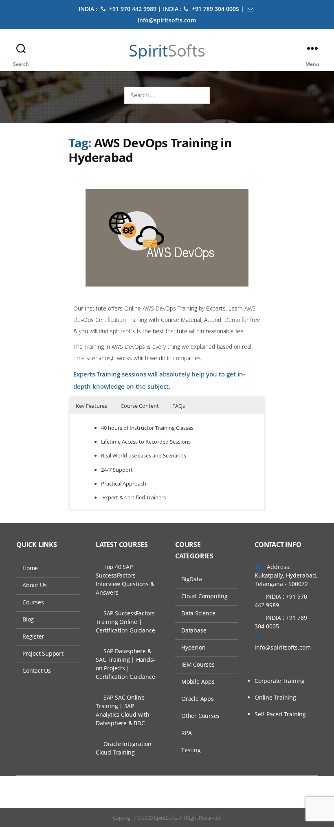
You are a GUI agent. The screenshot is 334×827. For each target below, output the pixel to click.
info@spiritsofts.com (283, 647)
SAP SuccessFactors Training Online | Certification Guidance (125, 621)
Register (33, 636)
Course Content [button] (140, 405)
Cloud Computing (204, 596)
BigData (191, 579)
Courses (33, 602)
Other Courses (200, 716)
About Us (34, 585)
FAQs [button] (178, 405)
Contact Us (36, 670)
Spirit (167, 50)
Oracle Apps (197, 698)
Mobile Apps (198, 681)
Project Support (43, 653)
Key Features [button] (91, 405)
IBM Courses (198, 664)
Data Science (198, 613)
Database (193, 630)
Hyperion (193, 647)
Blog (28, 619)
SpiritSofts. (166, 817)
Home (30, 568)
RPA (186, 733)
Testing (191, 750)
